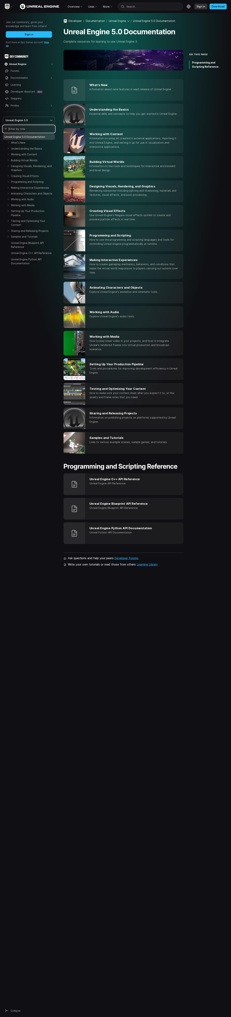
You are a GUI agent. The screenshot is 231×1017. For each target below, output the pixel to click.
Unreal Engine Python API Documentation (26, 261)
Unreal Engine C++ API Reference (31, 253)
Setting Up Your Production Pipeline (27, 212)
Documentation (95, 20)
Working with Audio (22, 199)
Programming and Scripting (27, 181)
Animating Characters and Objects (31, 193)
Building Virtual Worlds (24, 160)
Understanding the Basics (26, 148)
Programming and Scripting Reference (205, 64)
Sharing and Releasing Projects (30, 230)
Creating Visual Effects (25, 175)
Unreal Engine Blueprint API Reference (27, 244)
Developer (75, 20)
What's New (18, 142)
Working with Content (24, 154)
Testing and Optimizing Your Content (28, 222)
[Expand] (8, 142)
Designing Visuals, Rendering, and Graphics (31, 168)
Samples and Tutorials (24, 236)
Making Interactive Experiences (30, 187)
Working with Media (22, 205)
